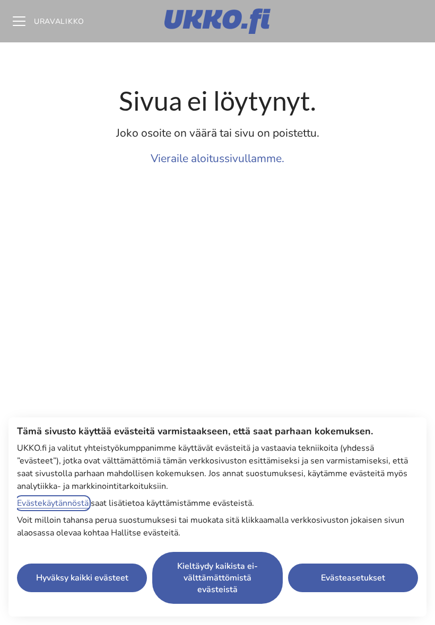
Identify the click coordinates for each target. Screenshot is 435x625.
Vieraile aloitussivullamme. (217, 158)
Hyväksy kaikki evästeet (82, 578)
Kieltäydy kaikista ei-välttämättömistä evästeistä (217, 577)
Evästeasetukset (353, 578)
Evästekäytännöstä (53, 503)
